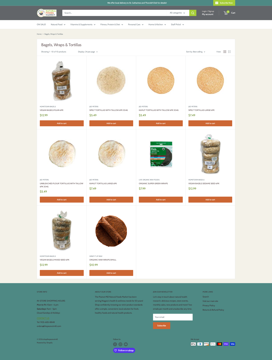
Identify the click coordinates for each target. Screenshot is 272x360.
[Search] (192, 13)
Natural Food (56, 24)
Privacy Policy (209, 305)
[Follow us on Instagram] (120, 344)
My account (207, 14)
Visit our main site (210, 301)
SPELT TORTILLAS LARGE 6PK (201, 110)
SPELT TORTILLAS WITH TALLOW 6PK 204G (108, 110)
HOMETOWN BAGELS (48, 106)
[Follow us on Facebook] (115, 344)
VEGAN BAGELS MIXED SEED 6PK (54, 259)
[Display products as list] (229, 51)
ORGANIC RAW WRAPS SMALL (102, 259)
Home (39, 34)
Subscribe (161, 325)
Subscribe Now (226, 3)
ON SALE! (41, 24)
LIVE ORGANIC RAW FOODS (149, 180)
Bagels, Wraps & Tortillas (53, 34)
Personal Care (134, 24)
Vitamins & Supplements (81, 24)
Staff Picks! (176, 24)
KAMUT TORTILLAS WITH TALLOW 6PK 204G (158, 110)
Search (206, 296)
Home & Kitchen (155, 24)
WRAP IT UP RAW (95, 256)
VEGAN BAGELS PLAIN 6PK (51, 110)
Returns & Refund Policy (213, 310)
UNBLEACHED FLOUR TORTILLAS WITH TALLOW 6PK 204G (61, 185)
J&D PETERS (93, 106)
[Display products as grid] (225, 51)
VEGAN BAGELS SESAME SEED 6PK (203, 183)
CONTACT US (43, 318)
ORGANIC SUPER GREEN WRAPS (153, 183)
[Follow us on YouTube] (126, 344)
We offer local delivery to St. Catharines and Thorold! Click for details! (137, 3)
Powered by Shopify (45, 342)
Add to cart (61, 123)
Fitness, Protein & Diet (110, 24)
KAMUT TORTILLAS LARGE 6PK (103, 183)
